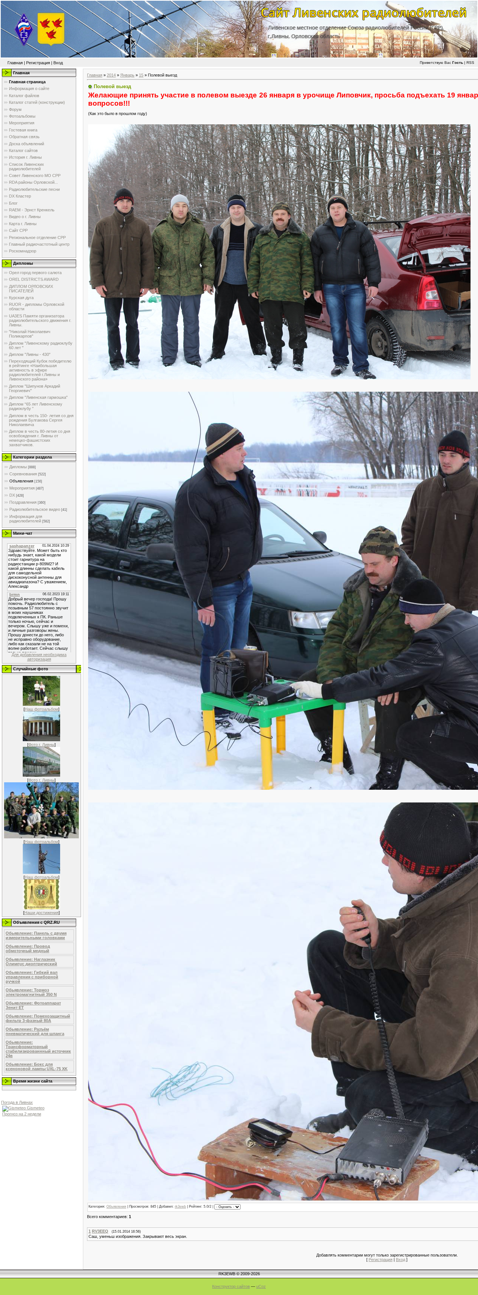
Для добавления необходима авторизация (39, 656)
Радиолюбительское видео (34, 509)
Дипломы (18, 467)
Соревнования (23, 474)
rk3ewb (180, 1206)
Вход (58, 62)
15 (141, 75)
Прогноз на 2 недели (21, 1114)
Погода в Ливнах (17, 1102)
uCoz (261, 1286)
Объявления (21, 481)
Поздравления (23, 502)
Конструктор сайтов (231, 1286)
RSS (470, 62)
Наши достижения (41, 912)
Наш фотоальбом (41, 709)
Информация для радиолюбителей (25, 518)
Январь (127, 75)
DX (12, 495)
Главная (15, 62)
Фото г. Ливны (41, 744)
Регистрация (38, 62)
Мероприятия (22, 488)
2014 (111, 75)
